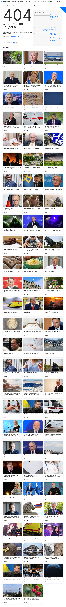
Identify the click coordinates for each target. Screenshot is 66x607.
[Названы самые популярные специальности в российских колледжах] (53, 471)
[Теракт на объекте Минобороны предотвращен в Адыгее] (12, 553)
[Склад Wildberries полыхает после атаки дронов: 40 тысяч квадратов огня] (12, 163)
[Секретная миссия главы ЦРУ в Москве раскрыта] (12, 368)
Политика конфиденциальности (40, 606)
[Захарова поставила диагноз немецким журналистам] (12, 429)
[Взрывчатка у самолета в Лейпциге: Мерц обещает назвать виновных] (12, 204)
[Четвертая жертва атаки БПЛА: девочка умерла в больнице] (12, 306)
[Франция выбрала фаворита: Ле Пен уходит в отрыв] (12, 101)
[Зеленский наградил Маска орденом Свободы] (12, 347)
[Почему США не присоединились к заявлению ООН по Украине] (33, 573)
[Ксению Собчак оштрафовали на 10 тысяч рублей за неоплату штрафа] (12, 286)
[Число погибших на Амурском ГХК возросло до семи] (53, 347)
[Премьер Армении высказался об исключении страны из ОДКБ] (33, 142)
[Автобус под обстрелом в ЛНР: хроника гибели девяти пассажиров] (53, 409)
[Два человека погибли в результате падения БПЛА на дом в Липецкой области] (33, 122)
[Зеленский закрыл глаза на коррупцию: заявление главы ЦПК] (12, 573)
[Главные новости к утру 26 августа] (53, 60)
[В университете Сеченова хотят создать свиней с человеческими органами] (12, 265)
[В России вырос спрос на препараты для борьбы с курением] (33, 368)
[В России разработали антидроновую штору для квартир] (33, 471)
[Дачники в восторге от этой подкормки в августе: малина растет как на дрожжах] (33, 594)
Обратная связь (62, 606)
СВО (25, 5)
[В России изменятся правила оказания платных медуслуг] (33, 347)
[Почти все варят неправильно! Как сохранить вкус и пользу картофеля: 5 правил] (33, 265)
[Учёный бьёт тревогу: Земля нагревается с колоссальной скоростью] (53, 573)
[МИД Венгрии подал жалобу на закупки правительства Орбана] (33, 224)
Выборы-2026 (8, 5)
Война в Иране (17, 5)
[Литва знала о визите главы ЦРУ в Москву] (53, 512)
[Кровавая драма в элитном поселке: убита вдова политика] (53, 224)
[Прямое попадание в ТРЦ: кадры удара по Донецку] (53, 429)
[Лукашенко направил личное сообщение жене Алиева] (12, 81)
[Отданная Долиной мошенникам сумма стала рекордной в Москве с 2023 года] (12, 491)
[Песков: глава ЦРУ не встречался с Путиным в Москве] (53, 265)
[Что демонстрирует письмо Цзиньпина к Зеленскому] (53, 122)
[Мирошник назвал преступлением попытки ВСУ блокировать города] (12, 450)
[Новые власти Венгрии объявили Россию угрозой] (12, 471)
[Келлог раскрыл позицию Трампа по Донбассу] (53, 388)
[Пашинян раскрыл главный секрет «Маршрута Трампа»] (33, 450)
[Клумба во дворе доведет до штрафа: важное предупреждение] (53, 286)
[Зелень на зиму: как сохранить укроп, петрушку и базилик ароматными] (33, 163)
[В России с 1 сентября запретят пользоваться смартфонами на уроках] (12, 409)
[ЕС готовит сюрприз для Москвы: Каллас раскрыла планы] (33, 81)
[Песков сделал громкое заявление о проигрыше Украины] (33, 60)
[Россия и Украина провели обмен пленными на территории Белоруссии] (53, 142)
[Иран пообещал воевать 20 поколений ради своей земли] (12, 532)
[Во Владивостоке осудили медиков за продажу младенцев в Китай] (12, 245)
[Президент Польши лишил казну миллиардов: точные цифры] (53, 327)
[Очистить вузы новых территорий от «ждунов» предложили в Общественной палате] (33, 429)
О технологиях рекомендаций (27, 606)
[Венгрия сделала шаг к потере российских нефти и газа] (33, 286)
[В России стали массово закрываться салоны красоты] (12, 142)
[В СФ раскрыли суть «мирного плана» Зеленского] (33, 409)
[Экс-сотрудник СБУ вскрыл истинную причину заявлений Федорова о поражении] (53, 491)
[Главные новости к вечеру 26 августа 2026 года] (33, 553)
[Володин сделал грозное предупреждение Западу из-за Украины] (12, 122)
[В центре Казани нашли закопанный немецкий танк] (53, 553)
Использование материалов (52, 606)
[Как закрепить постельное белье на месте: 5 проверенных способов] (33, 327)
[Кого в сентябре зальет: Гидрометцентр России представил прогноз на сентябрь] (53, 163)
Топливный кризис (32, 5)
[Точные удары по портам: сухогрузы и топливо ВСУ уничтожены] (53, 306)
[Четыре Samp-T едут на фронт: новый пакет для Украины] (53, 245)
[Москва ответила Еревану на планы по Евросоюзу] (33, 512)
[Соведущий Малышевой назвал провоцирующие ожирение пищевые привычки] (12, 327)
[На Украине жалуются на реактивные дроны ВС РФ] (53, 101)
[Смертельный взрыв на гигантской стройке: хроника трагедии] (33, 532)
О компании (6, 606)
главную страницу (16, 36)
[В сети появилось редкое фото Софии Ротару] (53, 532)
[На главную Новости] (6, 1)
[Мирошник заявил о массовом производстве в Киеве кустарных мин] (12, 512)
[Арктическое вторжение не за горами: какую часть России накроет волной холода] (33, 388)
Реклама (11, 606)
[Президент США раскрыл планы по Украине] (33, 306)
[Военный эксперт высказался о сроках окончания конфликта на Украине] (12, 60)
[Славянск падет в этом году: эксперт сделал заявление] (53, 368)
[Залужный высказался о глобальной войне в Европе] (33, 183)
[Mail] (2, 1)
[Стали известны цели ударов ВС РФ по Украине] (53, 594)
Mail (2, 606)
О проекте (19, 606)
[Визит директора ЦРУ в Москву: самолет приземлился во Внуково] (53, 81)
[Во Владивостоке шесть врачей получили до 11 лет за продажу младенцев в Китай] (12, 388)
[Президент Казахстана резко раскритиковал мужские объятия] (53, 183)
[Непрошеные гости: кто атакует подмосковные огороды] (33, 204)
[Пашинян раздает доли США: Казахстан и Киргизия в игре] (53, 450)
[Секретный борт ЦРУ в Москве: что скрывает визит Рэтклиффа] (12, 183)
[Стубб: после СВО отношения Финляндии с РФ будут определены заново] (33, 491)
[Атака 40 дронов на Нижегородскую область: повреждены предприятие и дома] (53, 204)
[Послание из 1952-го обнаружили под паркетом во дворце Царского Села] (33, 101)
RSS (15, 606)
